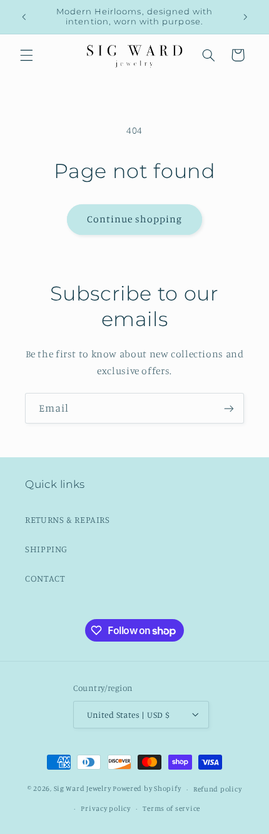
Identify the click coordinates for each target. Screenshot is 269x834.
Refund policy (217, 789)
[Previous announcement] (24, 17)
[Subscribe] (229, 408)
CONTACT (44, 578)
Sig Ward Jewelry (82, 789)
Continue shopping (135, 219)
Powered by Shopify (147, 789)
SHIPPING (46, 549)
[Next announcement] (245, 17)
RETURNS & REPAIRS (67, 519)
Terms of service (171, 808)
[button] (26, 55)
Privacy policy (105, 808)
